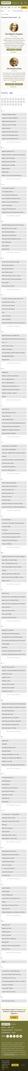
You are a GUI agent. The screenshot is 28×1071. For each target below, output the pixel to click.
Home (2, 14)
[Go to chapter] (26, 10)
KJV (5, 7)
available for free (21, 1009)
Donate (24, 7)
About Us (3, 1027)
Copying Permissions (7, 1030)
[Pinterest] (17, 1036)
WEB (9, 7)
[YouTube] (20, 1036)
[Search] (18, 3)
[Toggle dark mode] (22, 3)
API (13, 1027)
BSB (2, 7)
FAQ (9, 1027)
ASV (16, 7)
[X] (11, 1036)
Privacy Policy (18, 1030)
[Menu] (25, 2)
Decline (23, 1065)
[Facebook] (7, 1036)
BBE (19, 7)
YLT (12, 7)
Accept (15, 1065)
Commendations (5, 1032)
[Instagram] (14, 1036)
